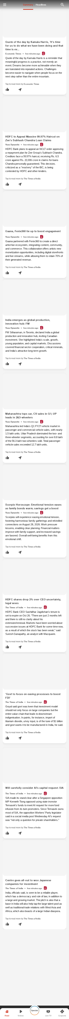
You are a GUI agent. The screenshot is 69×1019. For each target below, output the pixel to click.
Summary (28, 4)
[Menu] (4, 5)
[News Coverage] (44, 53)
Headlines (41, 4)
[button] (7, 89)
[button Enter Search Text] (62, 5)
